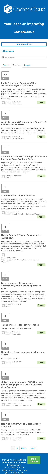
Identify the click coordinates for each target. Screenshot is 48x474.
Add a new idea (24, 44)
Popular (27, 65)
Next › (24, 448)
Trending (17, 65)
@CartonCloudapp (14, 472)
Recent (6, 65)
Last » (32, 448)
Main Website (33, 460)
